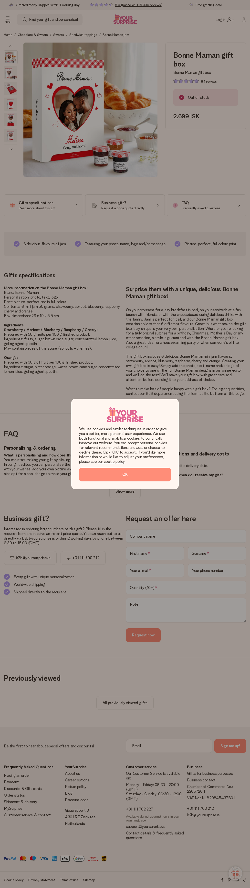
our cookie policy (111, 461)
